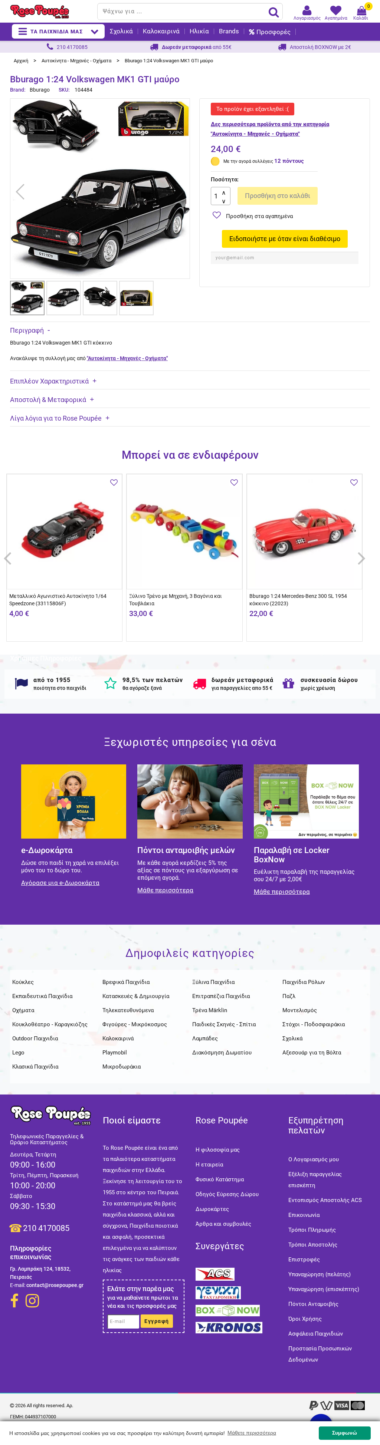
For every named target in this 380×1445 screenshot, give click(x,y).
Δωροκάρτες (212, 1209)
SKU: (64, 90)
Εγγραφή (156, 1321)
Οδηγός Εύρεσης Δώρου (227, 1194)
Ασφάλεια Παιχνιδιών (315, 1333)
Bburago (40, 90)
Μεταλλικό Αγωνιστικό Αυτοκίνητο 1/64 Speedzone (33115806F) (58, 599)
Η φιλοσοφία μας (218, 1149)
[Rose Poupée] (51, 12)
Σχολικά (121, 31)
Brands (229, 31)
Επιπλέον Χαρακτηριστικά (49, 381)
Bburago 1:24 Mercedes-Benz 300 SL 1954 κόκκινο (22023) (298, 599)
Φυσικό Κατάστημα (220, 1179)
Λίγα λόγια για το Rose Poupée (56, 418)
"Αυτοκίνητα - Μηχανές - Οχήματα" (127, 358)
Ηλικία (199, 31)
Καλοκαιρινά (161, 31)
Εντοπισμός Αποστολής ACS (325, 1200)
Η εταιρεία (209, 1164)
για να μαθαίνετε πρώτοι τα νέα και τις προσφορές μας (142, 1301)
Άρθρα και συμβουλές (223, 1224)
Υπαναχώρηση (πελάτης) (319, 1274)
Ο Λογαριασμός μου (313, 1159)
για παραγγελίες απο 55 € (242, 688)
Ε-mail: (17, 1285)
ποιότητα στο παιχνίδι (59, 688)
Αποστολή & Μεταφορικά (48, 400)
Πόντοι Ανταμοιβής (313, 1304)
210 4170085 (46, 1228)
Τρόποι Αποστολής (312, 1244)
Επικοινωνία (304, 1215)
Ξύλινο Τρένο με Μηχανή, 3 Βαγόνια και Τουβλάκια (175, 599)
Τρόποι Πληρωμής (312, 1230)
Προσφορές (273, 32)
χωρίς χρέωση (318, 688)
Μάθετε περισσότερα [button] (251, 1433)
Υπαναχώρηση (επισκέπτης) (323, 1289)
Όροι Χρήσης (305, 1319)
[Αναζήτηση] (274, 12)
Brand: (18, 90)
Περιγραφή (27, 330)
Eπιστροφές (304, 1259)
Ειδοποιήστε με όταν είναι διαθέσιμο (284, 239)
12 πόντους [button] (289, 161)
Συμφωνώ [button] (344, 1433)
